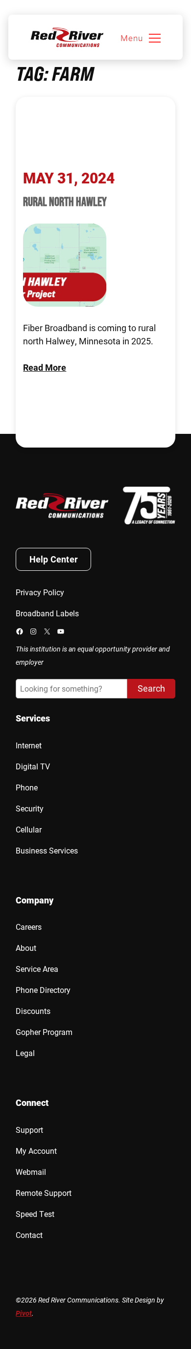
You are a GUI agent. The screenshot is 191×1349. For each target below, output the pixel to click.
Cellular (29, 829)
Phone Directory (43, 990)
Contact (29, 1235)
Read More (44, 367)
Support (29, 1129)
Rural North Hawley (65, 201)
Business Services (47, 850)
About (26, 948)
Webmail (31, 1172)
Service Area (37, 969)
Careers (29, 927)
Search (151, 688)
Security (30, 808)
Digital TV (33, 766)
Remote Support (44, 1193)
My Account (36, 1151)
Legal (25, 1053)
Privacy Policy (40, 592)
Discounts (33, 1011)
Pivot (24, 1313)
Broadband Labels (47, 613)
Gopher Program (44, 1032)
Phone (27, 787)
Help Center (53, 559)
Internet (29, 745)
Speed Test (35, 1214)
